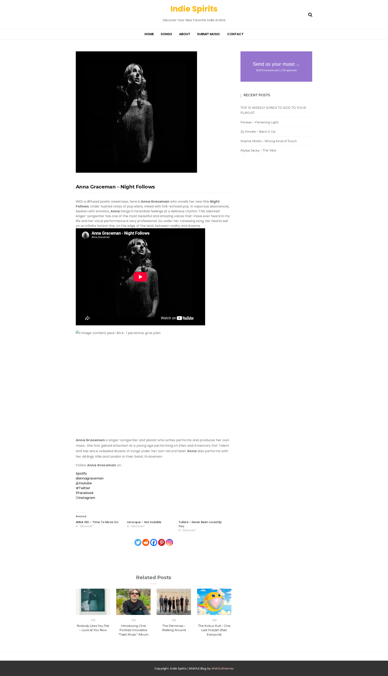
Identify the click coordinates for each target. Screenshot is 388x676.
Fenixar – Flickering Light (259, 122)
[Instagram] (169, 542)
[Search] (310, 14)
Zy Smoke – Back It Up (258, 131)
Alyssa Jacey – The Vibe (258, 150)
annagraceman (91, 478)
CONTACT (235, 34)
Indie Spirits (194, 8)
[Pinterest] (161, 542)
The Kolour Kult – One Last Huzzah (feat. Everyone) (214, 630)
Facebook (86, 493)
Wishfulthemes (223, 668)
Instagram (87, 497)
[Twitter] (137, 542)
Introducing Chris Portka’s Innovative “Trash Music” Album (133, 630)
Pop (93, 620)
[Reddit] (145, 542)
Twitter (84, 488)
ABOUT (184, 34)
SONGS (166, 34)
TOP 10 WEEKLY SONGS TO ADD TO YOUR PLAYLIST (273, 110)
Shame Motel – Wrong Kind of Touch (268, 141)
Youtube (86, 483)
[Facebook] (153, 542)
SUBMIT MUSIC (208, 34)
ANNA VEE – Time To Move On (97, 522)
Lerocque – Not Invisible (144, 522)
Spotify (81, 473)
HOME (149, 34)
